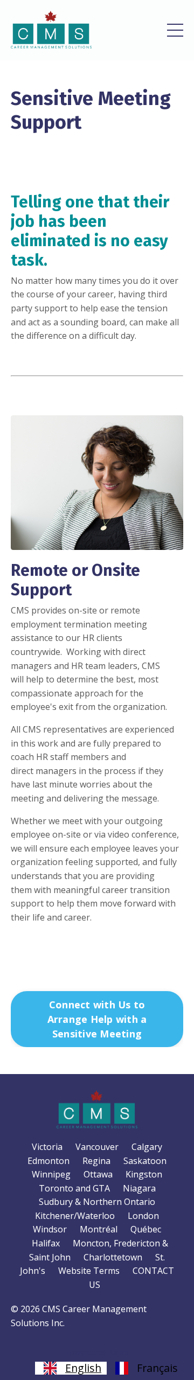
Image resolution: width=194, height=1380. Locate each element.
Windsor (50, 1229)
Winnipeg (51, 1174)
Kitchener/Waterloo (75, 1216)
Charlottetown (113, 1257)
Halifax (46, 1243)
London (143, 1216)
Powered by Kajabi (97, 1352)
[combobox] (71, 1368)
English (83, 1368)
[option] (145, 1368)
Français (157, 1368)
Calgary (146, 1147)
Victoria (47, 1147)
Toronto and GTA (74, 1188)
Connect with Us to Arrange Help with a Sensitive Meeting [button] (97, 1019)
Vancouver (97, 1147)
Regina (96, 1161)
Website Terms (89, 1271)
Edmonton (48, 1161)
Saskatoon (145, 1161)
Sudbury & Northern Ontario (97, 1202)
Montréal (98, 1229)
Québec (145, 1229)
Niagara (139, 1188)
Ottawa (98, 1174)
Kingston (144, 1174)
